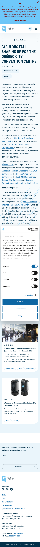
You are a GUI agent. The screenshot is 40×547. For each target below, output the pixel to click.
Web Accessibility (8, 502)
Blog (3, 498)
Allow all (20, 302)
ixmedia (33, 544)
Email (4, 456)
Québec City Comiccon (11, 180)
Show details (28, 295)
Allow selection (20, 309)
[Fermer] (37, 2)
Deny (20, 316)
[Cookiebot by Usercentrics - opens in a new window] (28, 229)
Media (4, 495)
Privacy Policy (7, 505)
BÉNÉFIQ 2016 (7, 164)
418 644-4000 (18, 533)
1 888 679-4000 (14, 536)
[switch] (34, 273)
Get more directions (20, 20)
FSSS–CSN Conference (25, 177)
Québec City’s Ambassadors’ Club (13, 509)
